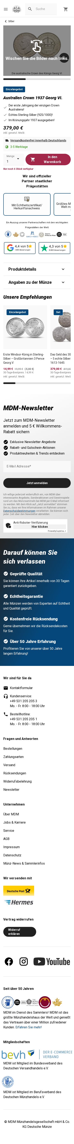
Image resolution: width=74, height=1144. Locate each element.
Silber (11, 21)
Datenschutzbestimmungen (19, 510)
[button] (5, 9)
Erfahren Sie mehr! (28, 1027)
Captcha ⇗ (57, 531)
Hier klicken (40, 526)
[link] (16, 9)
